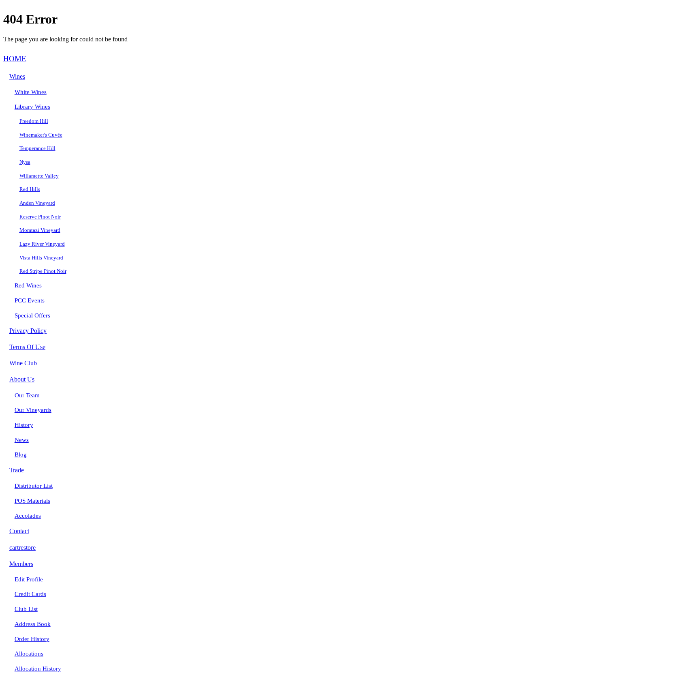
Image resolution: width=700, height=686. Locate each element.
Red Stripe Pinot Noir (42, 271)
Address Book (33, 624)
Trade (16, 470)
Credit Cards (30, 594)
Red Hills (29, 189)
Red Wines (28, 285)
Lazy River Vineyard (42, 244)
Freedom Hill (33, 121)
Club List (26, 609)
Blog (21, 454)
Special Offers (32, 315)
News (22, 440)
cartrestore (22, 547)
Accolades (28, 515)
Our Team (27, 395)
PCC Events (30, 300)
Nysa (24, 162)
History (24, 425)
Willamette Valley (39, 176)
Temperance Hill (37, 148)
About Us (21, 379)
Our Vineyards (33, 410)
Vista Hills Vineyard (41, 258)
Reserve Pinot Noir (40, 217)
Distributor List (34, 485)
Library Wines (32, 106)
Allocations (29, 653)
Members (21, 563)
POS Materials (32, 500)
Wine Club (23, 363)
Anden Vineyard (37, 203)
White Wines (31, 92)
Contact (19, 530)
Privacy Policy (28, 330)
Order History (32, 639)
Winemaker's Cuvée (40, 135)
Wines (17, 76)
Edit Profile (29, 579)
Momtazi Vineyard (39, 230)
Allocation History (38, 668)
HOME (14, 58)
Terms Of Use (27, 346)
